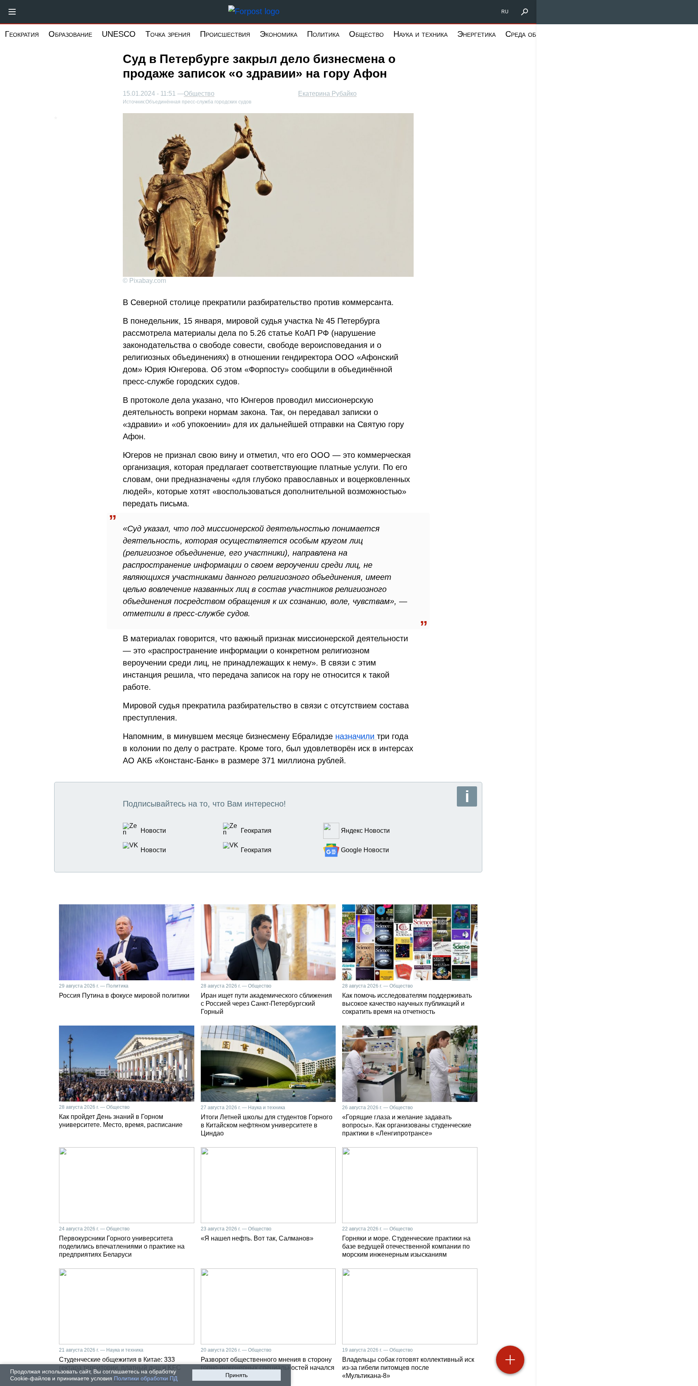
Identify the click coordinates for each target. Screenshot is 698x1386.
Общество (366, 33)
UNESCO (119, 33)
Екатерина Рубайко (327, 93)
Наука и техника (420, 33)
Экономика (278, 33)
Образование (70, 33)
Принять (236, 1375)
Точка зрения (167, 33)
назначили (356, 736)
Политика (323, 33)
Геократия (22, 33)
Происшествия (225, 33)
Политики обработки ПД (145, 1378)
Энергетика (476, 33)
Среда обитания (532, 33)
